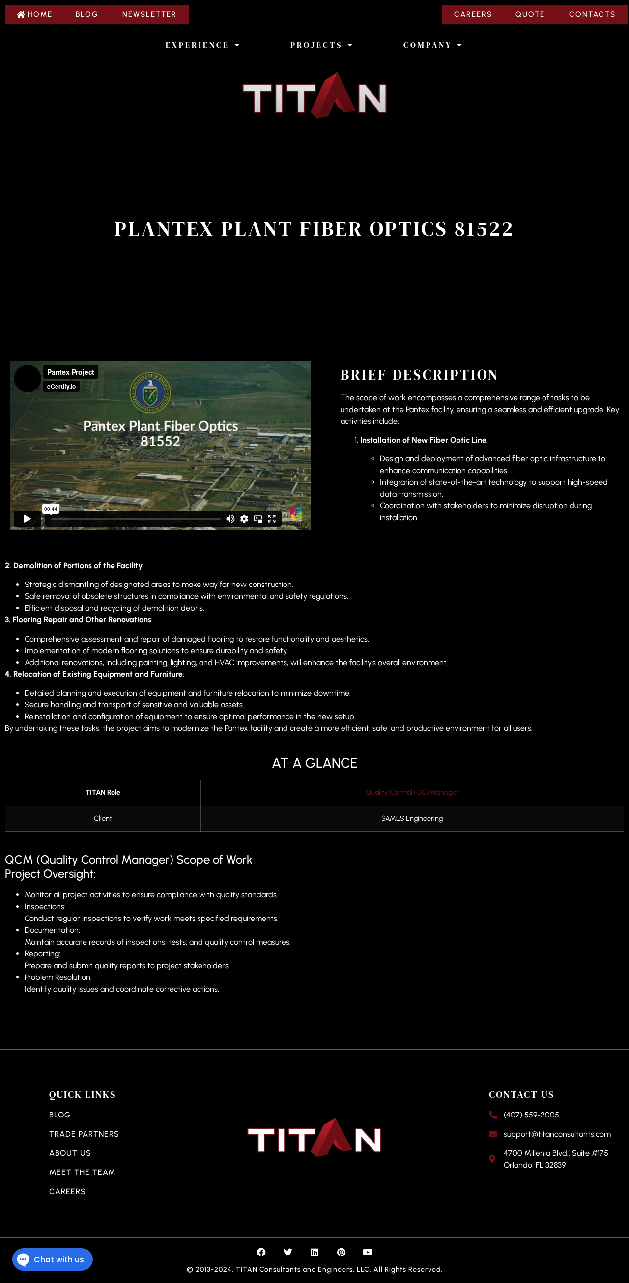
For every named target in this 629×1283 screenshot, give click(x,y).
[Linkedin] (314, 1252)
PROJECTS (316, 44)
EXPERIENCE (197, 44)
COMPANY (427, 44)
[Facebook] (261, 1252)
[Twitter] (288, 1252)
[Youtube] (367, 1252)
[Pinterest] (341, 1252)
